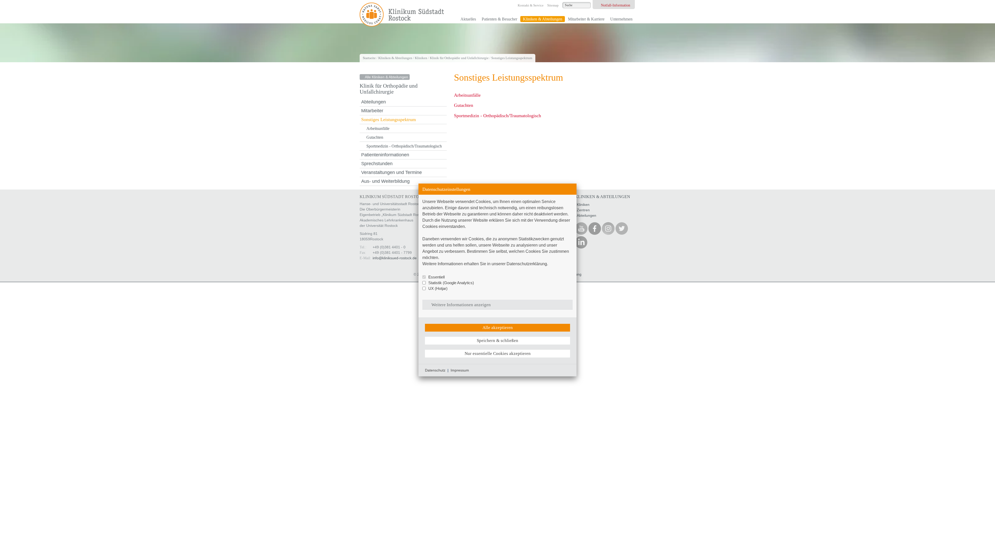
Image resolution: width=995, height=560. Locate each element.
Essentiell (436, 277)
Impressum (460, 370)
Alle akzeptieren (497, 327)
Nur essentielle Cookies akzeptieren (498, 353)
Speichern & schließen (497, 340)
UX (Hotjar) (437, 288)
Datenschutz (435, 370)
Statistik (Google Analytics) (451, 283)
